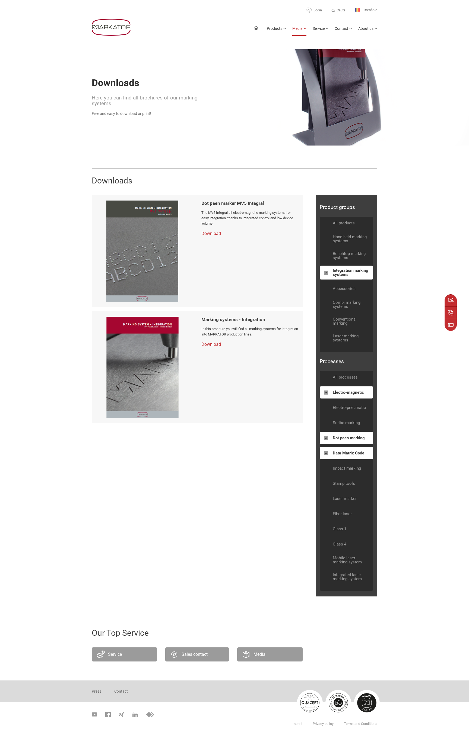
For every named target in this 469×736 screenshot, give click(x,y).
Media (297, 28)
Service (319, 28)
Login (317, 10)
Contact (341, 28)
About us (365, 28)
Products (274, 28)
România (370, 10)
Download (211, 233)
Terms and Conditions (360, 724)
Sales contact (195, 654)
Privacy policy (323, 724)
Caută (341, 10)
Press (96, 691)
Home (256, 31)
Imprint (296, 724)
